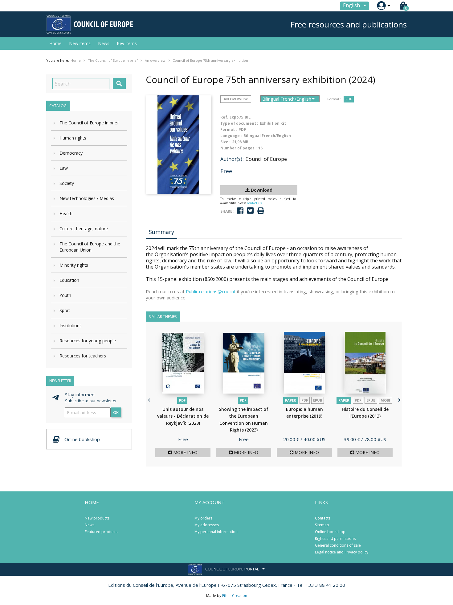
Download (261, 190)
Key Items (127, 43)
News (103, 43)
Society (66, 183)
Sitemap (322, 525)
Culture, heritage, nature (83, 229)
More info (185, 452)
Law (63, 168)
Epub (317, 400)
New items (80, 43)
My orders (203, 518)
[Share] (240, 211)
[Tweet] (250, 211)
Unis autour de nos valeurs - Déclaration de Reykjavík (183, 416)
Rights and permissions (335, 538)
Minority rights (73, 265)
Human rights (72, 138)
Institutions (70, 325)
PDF (348, 99)
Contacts (322, 518)
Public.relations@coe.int (211, 291)
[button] (398, 399)
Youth (65, 295)
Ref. (224, 117)
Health (65, 213)
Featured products (101, 531)
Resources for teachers (82, 356)
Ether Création (234, 595)
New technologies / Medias (86, 198)
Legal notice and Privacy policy (341, 552)
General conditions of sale (338, 545)
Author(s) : (232, 159)
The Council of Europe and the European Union (89, 247)
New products (97, 518)
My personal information (216, 531)
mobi (385, 400)
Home (55, 43)
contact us (254, 203)
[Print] (260, 211)
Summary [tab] (161, 232)
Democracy (71, 153)
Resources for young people (87, 341)
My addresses (206, 525)
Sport (64, 310)
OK (116, 412)
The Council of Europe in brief (89, 123)
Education (69, 280)
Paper (290, 400)
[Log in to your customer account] (381, 5)
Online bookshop (330, 531)
